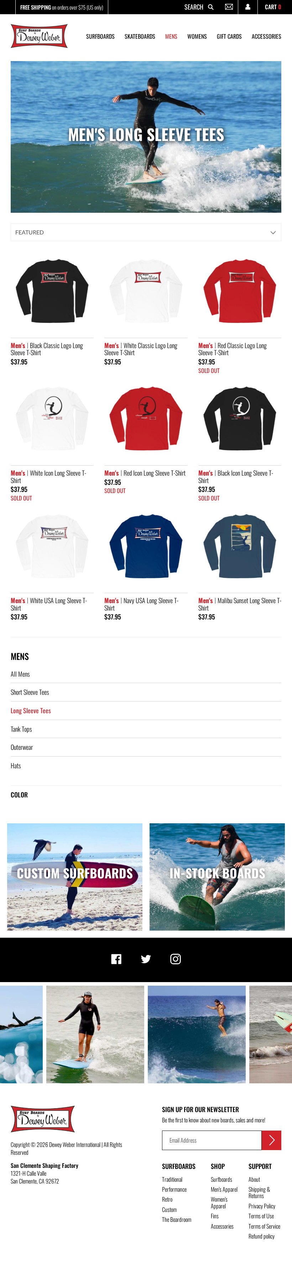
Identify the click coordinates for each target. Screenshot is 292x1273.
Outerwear (22, 747)
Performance (174, 1189)
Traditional (172, 1179)
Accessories (222, 1226)
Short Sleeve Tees (30, 692)
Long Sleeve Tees (31, 710)
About (254, 1179)
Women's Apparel (219, 1202)
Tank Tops (21, 728)
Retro (167, 1199)
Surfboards (178, 1166)
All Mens (20, 673)
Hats (16, 765)
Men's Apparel (224, 1189)
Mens (20, 656)
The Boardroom (176, 1219)
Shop (218, 1166)
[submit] (271, 1140)
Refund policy (262, 1236)
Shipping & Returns (259, 1192)
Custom (169, 1209)
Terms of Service (264, 1226)
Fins (215, 1216)
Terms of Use (261, 1216)
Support (260, 1166)
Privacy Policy (262, 1206)
